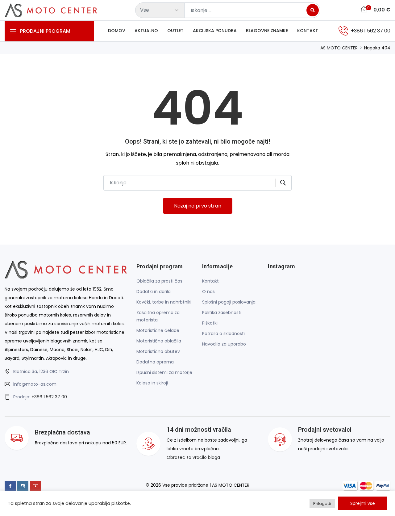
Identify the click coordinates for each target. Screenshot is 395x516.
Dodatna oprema (155, 362)
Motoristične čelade (157, 330)
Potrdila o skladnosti (223, 333)
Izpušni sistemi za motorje (164, 372)
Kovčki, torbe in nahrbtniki (163, 302)
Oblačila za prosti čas (159, 281)
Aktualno (146, 30)
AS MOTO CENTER (339, 48)
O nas (208, 291)
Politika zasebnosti (221, 312)
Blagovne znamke (267, 30)
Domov (116, 30)
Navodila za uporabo (224, 344)
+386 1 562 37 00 (49, 397)
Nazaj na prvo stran (197, 205)
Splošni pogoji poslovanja (229, 302)
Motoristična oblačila (158, 341)
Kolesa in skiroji (152, 383)
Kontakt (307, 30)
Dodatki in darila (153, 291)
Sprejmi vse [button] (362, 503)
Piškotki (210, 323)
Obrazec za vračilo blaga (193, 457)
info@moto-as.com (34, 384)
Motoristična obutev (158, 351)
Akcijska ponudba (215, 30)
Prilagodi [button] (322, 503)
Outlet (175, 30)
